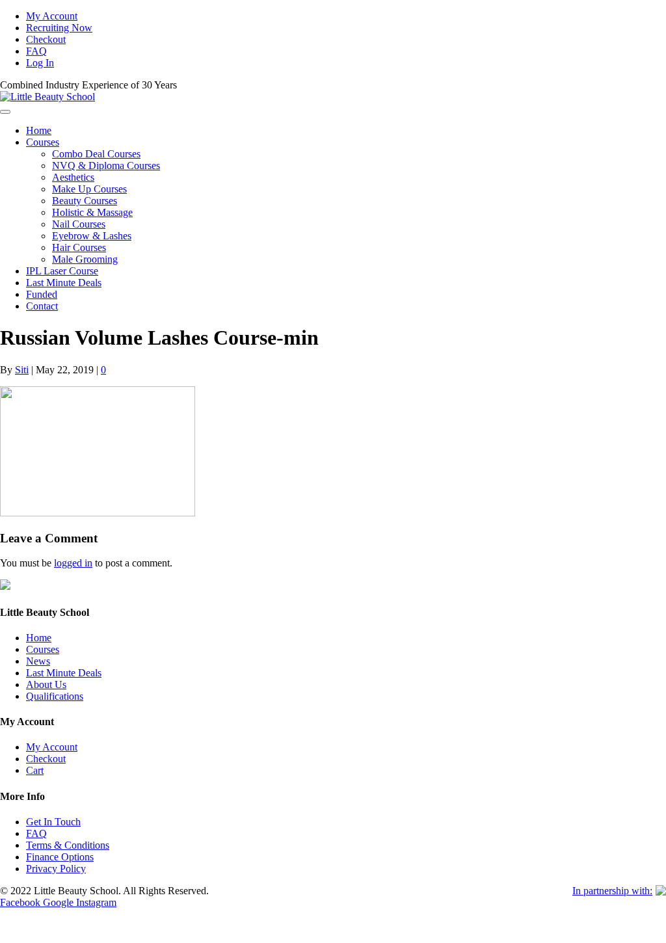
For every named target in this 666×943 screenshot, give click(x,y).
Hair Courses (79, 247)
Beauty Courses (84, 200)
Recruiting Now (59, 27)
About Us (46, 684)
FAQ (36, 51)
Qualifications (54, 696)
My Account (51, 15)
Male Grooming (85, 259)
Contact (42, 306)
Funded (41, 294)
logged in (73, 562)
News (38, 661)
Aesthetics (73, 177)
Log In (40, 62)
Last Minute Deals (63, 282)
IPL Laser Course (62, 270)
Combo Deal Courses (96, 153)
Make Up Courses (89, 188)
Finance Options (60, 856)
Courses (42, 142)
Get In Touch (53, 821)
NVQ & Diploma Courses (106, 165)
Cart (35, 770)
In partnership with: (612, 890)
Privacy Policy (56, 868)
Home (38, 130)
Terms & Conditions (67, 845)
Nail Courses (78, 224)
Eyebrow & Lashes (91, 235)
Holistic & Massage (92, 212)
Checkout (46, 39)
